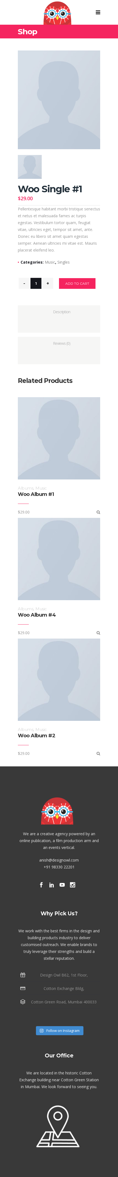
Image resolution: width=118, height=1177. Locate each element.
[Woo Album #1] (98, 512)
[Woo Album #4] (98, 632)
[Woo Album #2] (98, 753)
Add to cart (77, 283)
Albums (25, 488)
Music (50, 262)
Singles (63, 262)
